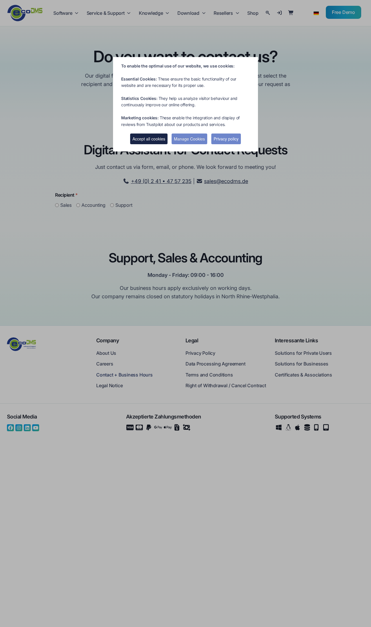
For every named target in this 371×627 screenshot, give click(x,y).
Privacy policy (226, 139)
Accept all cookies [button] (148, 139)
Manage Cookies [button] (189, 139)
